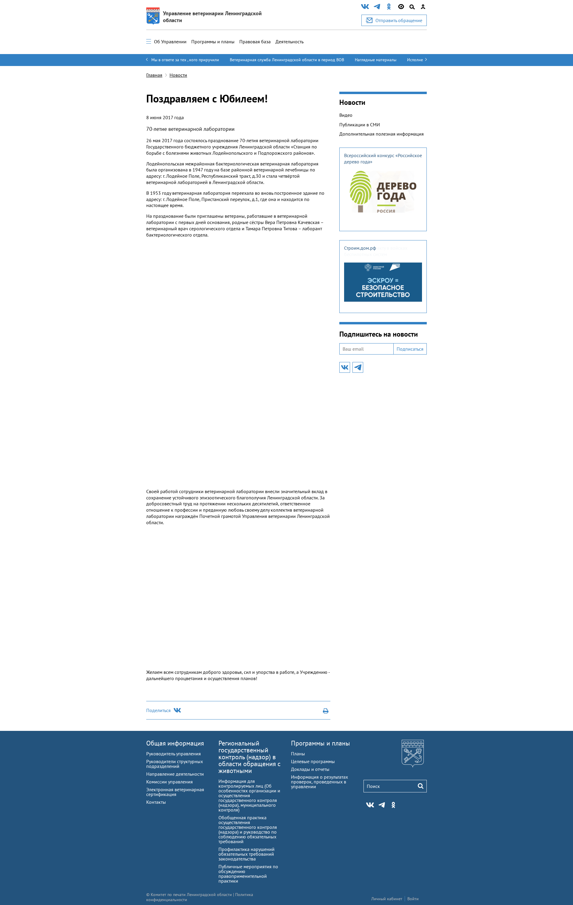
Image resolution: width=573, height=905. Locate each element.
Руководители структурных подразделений (174, 763)
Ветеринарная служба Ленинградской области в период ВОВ (287, 59)
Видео (345, 115)
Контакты (156, 802)
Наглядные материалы (375, 59)
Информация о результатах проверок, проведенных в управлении (319, 781)
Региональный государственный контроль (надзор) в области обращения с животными (249, 757)
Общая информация (175, 743)
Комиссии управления (169, 782)
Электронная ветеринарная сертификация (175, 791)
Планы (298, 754)
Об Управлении (170, 42)
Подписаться (410, 349)
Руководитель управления (173, 754)
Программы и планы (213, 42)
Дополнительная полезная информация (381, 134)
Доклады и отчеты (310, 769)
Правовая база (255, 42)
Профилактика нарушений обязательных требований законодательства (246, 854)
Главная (154, 75)
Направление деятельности (175, 774)
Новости (178, 75)
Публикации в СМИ (359, 125)
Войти (413, 898)
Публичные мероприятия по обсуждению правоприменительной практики (248, 873)
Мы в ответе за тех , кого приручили (185, 59)
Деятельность (289, 42)
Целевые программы (313, 761)
